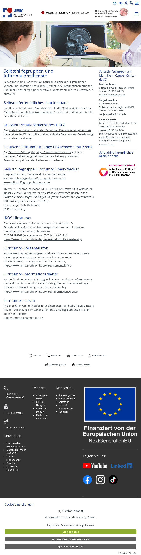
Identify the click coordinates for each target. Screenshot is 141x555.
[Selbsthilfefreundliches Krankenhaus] (117, 170)
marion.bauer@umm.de (112, 94)
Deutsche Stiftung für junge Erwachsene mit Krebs (39, 152)
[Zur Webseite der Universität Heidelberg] (66, 12)
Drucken (37, 355)
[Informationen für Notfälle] (114, 3)
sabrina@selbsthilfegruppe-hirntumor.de (40, 178)
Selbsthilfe (64, 401)
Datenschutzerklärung (72, 525)
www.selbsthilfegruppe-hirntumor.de (27, 182)
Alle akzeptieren (70, 531)
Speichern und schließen (70, 546)
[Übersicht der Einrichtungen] (137, 3)
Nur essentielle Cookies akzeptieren (70, 539)
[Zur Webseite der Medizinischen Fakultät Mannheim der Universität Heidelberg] (109, 12)
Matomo (89, 525)
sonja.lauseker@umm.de (112, 114)
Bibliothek (11, 463)
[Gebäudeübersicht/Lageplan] (126, 3)
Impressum (56, 355)
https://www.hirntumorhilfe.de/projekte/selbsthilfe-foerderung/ (43, 239)
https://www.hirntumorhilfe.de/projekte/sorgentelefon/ (37, 265)
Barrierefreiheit (99, 355)
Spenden (63, 411)
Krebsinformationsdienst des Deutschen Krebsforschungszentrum (50, 130)
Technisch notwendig (73, 511)
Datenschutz (77, 355)
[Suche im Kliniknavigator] (131, 3)
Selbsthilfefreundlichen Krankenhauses (29, 112)
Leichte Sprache (82, 364)
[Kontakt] (121, 3)
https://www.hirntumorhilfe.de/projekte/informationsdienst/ (41, 291)
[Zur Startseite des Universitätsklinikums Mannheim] (21, 12)
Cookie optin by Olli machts (127, 553)
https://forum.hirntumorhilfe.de (23, 317)
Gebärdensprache (57, 364)
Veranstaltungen (67, 398)
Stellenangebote (67, 395)
